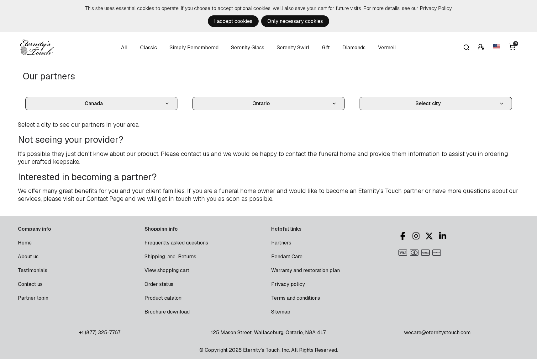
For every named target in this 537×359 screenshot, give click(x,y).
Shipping (155, 256)
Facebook (404, 236)
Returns (187, 256)
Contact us (30, 284)
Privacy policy (288, 284)
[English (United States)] (497, 47)
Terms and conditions (295, 298)
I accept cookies (233, 21)
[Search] (466, 47)
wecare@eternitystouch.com (437, 332)
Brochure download (167, 311)
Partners (281, 242)
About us (28, 256)
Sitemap (280, 311)
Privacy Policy (435, 8)
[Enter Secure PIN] (481, 47)
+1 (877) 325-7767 (99, 332)
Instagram (417, 236)
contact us (195, 154)
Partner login (33, 298)
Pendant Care (287, 256)
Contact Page (105, 199)
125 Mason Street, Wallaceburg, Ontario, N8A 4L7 (268, 332)
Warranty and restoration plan (305, 270)
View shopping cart (167, 270)
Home (25, 242)
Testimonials (32, 270)
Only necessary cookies (295, 21)
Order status (159, 284)
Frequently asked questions (176, 242)
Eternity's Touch (37, 47)
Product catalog (163, 298)
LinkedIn (444, 236)
